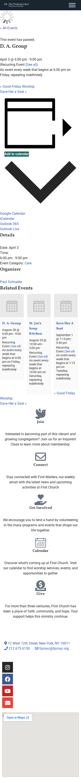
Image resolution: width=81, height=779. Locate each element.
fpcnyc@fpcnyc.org (54, 648)
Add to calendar (16, 154)
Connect (40, 465)
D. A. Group (11, 323)
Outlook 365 (9, 224)
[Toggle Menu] (72, 5)
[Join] (40, 413)
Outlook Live (9, 229)
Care (28, 263)
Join (40, 422)
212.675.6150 (19, 648)
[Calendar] (40, 542)
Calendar (40, 551)
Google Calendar (12, 213)
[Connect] (40, 456)
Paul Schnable (11, 282)
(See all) (31, 65)
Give (41, 594)
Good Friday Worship (17, 86)
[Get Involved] (40, 499)
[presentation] (12, 316)
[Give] (40, 585)
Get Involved (40, 508)
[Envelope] (7, 702)
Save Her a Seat (13, 92)
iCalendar (7, 219)
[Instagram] (7, 667)
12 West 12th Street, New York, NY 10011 (38, 643)
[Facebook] (7, 679)
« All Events (8, 28)
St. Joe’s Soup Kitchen (35, 328)
